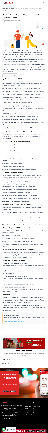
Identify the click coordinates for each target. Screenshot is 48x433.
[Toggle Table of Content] (14, 75)
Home (3, 8)
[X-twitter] (14, 418)
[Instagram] (4, 418)
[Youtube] (9, 418)
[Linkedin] (7, 418)
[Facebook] (12, 418)
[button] (3, 363)
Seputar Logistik (10, 8)
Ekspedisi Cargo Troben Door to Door (14, 321)
